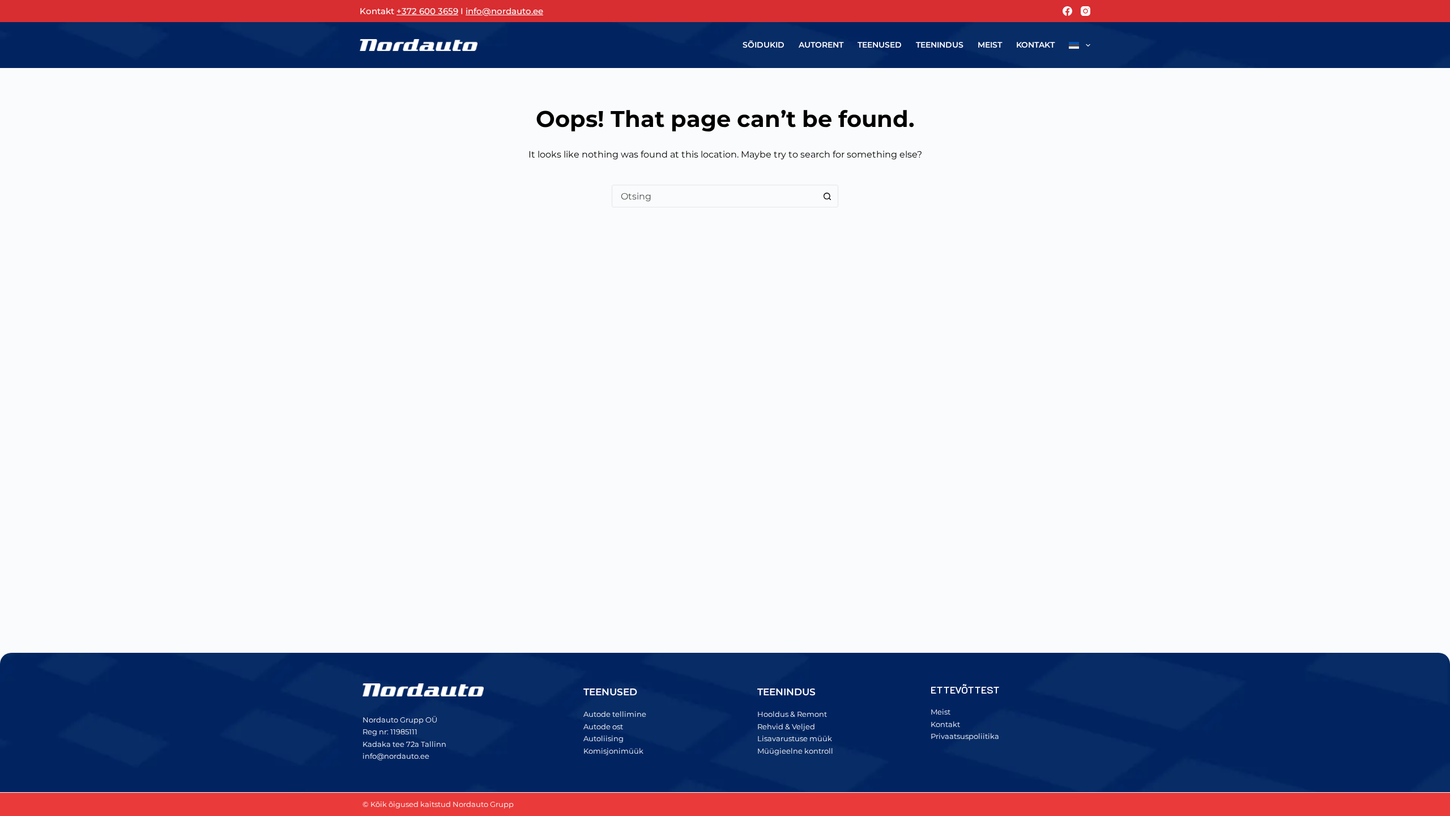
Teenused (880, 45)
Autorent (821, 45)
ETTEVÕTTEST (965, 689)
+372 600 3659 (427, 11)
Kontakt (1035, 45)
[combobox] (714, 196)
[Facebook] (1067, 11)
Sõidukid (763, 45)
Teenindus (939, 45)
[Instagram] (1085, 11)
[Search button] (827, 196)
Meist (990, 45)
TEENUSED (610, 692)
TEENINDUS (786, 692)
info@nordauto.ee (504, 11)
